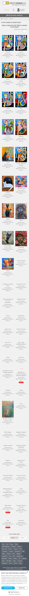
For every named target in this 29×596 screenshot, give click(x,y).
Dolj (23, 570)
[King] (21, 410)
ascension (21, 364)
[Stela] (21, 501)
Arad (7, 562)
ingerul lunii (8, 333)
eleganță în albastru (21, 442)
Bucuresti (4, 567)
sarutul (8, 320)
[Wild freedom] (8, 438)
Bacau (11, 562)
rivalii (7, 270)
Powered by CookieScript (15, 594)
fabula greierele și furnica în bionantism (8, 305)
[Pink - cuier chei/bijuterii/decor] (21, 346)
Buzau (10, 567)
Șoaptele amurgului (8, 427)
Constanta (4, 570)
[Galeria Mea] (15, 3)
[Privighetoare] (21, 318)
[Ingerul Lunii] (8, 331)
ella (8, 539)
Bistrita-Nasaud (6, 565)
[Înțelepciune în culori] (21, 470)
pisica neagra (7, 245)
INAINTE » (23, 556)
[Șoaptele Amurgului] (8, 417)
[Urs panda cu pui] (21, 282)
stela (21, 503)
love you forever (21, 489)
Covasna (11, 570)
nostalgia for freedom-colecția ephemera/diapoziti (21, 382)
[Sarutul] (8, 318)
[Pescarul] (8, 43)
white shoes (8, 522)
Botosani (13, 565)
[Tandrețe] (8, 397)
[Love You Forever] (21, 487)
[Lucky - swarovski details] (21, 154)
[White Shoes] (8, 520)
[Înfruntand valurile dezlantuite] (21, 454)
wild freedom (7, 440)
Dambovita (17, 570)
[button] (14, 592)
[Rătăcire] (8, 470)
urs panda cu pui (21, 285)
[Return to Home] (1, 18)
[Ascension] (21, 362)
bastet (8, 219)
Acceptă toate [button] (8, 588)
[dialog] (14, 583)
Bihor (16, 562)
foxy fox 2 (8, 348)
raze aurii (21, 539)
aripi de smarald (8, 457)
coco (8, 162)
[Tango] (8, 362)
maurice (8, 135)
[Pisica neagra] (8, 238)
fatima (8, 108)
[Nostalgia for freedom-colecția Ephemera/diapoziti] (21, 377)
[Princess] (8, 183)
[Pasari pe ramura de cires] (21, 521)
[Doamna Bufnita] (21, 258)
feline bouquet (21, 188)
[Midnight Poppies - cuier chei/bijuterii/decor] (8, 502)
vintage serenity (21, 302)
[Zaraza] (21, 43)
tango (7, 364)
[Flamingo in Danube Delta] (8, 282)
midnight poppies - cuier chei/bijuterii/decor (8, 507)
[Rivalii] (8, 263)
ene (21, 108)
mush (7, 79)
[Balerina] (21, 127)
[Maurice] (8, 127)
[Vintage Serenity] (21, 299)
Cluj (20, 567)
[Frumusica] (21, 238)
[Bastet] (8, 210)
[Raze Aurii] (21, 537)
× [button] (27, 572)
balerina (21, 136)
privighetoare (21, 320)
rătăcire (8, 472)
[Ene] (21, 99)
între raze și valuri (8, 489)
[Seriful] (21, 397)
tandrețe (8, 398)
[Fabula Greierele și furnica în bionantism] (8, 300)
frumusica (21, 247)
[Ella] (8, 537)
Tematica (6, 18)
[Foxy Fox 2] (8, 346)
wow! (21, 220)
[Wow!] (21, 211)
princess (8, 192)
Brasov (19, 565)
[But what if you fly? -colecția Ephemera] (8, 376)
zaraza (21, 52)
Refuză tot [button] (22, 588)
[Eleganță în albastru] (21, 439)
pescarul (8, 52)
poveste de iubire (21, 334)
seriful (21, 398)
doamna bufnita (21, 260)
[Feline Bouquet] (21, 181)
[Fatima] (8, 99)
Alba (3, 562)
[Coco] (8, 154)
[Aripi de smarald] (8, 454)
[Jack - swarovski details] (21, 70)
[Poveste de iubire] (21, 332)
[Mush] (8, 70)
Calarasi (16, 567)
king (21, 412)
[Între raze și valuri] (8, 487)
